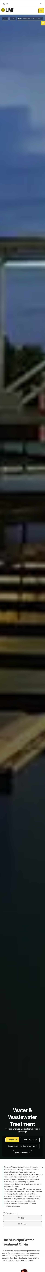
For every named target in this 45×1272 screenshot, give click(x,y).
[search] (41, 3)
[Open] (41, 10)
